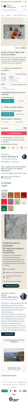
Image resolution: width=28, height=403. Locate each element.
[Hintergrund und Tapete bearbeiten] (25, 22)
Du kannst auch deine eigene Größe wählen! (13, 93)
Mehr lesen (15, 161)
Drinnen (9, 101)
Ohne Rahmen (8, 114)
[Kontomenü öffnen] (22, 6)
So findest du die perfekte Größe (19, 84)
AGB (15, 382)
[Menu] (2, 6)
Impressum (14, 387)
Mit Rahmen (21, 114)
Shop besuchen (5, 161)
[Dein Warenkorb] (25, 6)
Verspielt (4, 185)
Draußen (21, 101)
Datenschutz (22, 384)
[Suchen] (24, 9)
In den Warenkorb (15, 133)
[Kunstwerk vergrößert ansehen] (25, 19)
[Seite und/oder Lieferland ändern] (26, 1)
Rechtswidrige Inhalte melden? (10, 384)
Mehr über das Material (21, 74)
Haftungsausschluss (22, 382)
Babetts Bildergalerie (11, 6)
